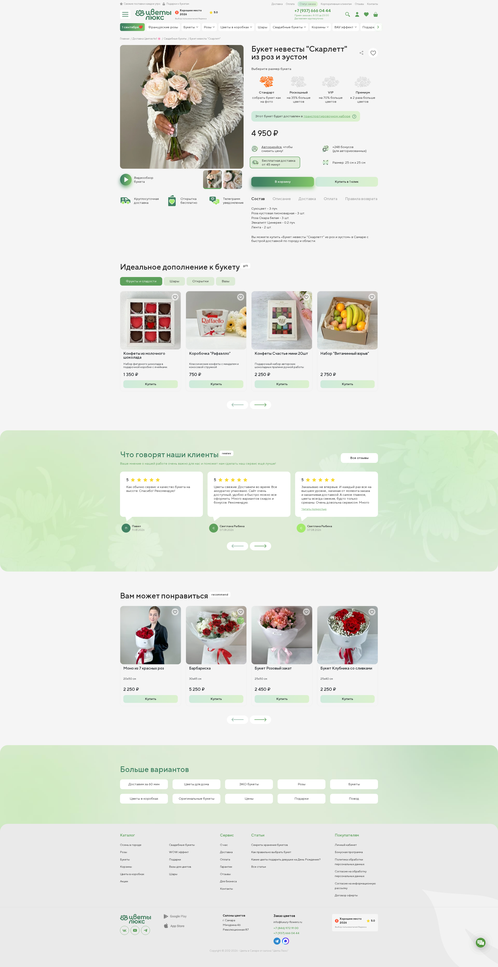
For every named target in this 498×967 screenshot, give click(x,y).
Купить (150, 384)
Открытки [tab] (200, 281)
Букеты (354, 784)
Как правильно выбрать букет (271, 852)
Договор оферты (346, 895)
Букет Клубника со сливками (346, 668)
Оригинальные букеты (196, 798)
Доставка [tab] (307, 199)
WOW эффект (179, 852)
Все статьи (258, 866)
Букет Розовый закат (273, 668)
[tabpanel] (314, 224)
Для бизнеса (228, 881)
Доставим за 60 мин (144, 784)
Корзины (126, 866)
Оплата (290, 4)
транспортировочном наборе (326, 116)
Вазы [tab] (225, 281)
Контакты (372, 4)
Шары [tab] (174, 281)
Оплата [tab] (330, 199)
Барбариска (200, 668)
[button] (377, 27)
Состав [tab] (258, 199)
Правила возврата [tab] (361, 199)
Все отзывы (359, 458)
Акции (124, 881)
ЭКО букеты (249, 784)
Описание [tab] (282, 199)
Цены (249, 798)
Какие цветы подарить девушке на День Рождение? (286, 859)
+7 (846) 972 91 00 (286, 928)
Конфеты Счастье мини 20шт (281, 353)
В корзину (283, 182)
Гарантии (226, 866)
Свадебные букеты (182, 844)
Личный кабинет (346, 844)
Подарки (302, 798)
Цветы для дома (196, 784)
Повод (354, 798)
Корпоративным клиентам (336, 4)
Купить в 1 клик (347, 182)
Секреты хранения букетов (269, 844)
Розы (301, 784)
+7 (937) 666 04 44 (313, 10)
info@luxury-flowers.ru (288, 922)
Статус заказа (308, 4)
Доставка (277, 4)
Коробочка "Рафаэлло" (210, 353)
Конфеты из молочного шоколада (144, 355)
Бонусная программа (349, 852)
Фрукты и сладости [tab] (141, 281)
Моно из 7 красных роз (143, 668)
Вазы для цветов (180, 866)
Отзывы (359, 4)
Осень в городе (130, 844)
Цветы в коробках (144, 798)
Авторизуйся (271, 147)
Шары (173, 874)
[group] (182, 107)
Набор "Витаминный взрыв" (344, 353)
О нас (224, 844)
